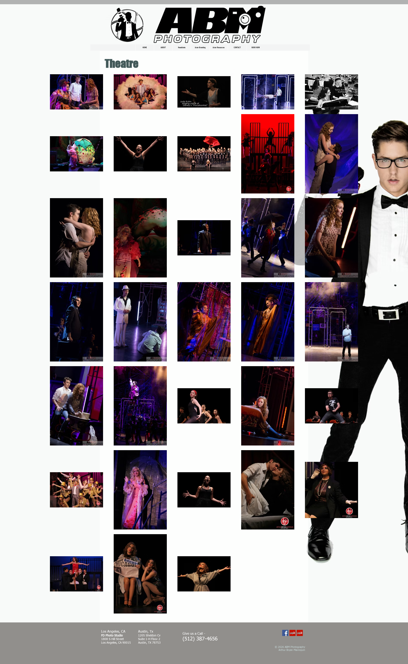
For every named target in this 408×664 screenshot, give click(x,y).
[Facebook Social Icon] (285, 633)
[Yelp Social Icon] (292, 633)
